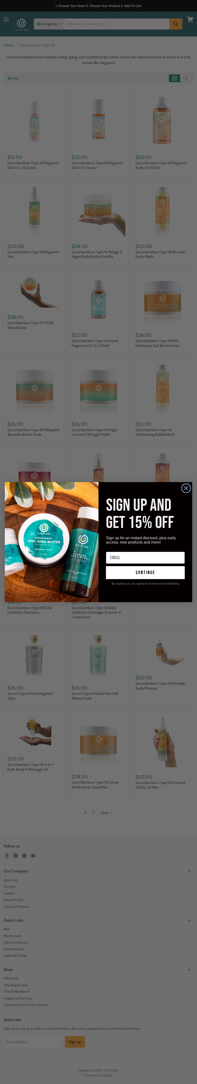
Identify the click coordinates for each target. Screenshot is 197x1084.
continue (145, 572)
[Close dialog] (186, 488)
